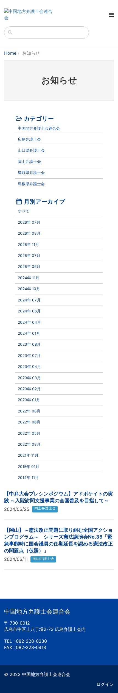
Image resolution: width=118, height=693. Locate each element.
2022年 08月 (29, 411)
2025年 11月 (28, 244)
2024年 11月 (28, 278)
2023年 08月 (29, 344)
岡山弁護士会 (29, 161)
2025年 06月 (29, 266)
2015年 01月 (28, 466)
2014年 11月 (28, 477)
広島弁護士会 (29, 139)
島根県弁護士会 (31, 184)
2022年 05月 (29, 433)
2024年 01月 (29, 333)
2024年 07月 (29, 300)
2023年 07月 (29, 355)
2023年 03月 (29, 378)
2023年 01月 (29, 400)
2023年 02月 (29, 389)
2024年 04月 (29, 322)
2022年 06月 (29, 422)
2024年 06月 (29, 311)
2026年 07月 (29, 222)
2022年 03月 (29, 444)
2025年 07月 (29, 255)
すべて (23, 211)
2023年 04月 (29, 366)
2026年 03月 (29, 233)
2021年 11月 (28, 455)
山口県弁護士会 (31, 150)
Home (10, 53)
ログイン (105, 684)
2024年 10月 (29, 289)
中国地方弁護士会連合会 (39, 128)
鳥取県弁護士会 (31, 172)
